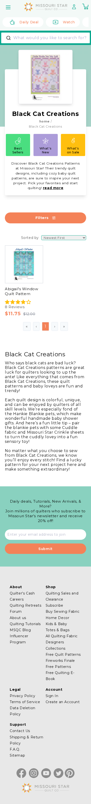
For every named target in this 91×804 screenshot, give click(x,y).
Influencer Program (19, 639)
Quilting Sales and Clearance (62, 596)
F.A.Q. (15, 749)
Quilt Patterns (26, 318)
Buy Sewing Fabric (63, 611)
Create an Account (63, 702)
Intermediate (26, 441)
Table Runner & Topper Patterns (45, 325)
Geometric (23, 474)
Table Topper (26, 407)
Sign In (52, 696)
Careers (17, 599)
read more (53, 188)
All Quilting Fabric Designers (62, 639)
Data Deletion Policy (22, 711)
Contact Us (20, 731)
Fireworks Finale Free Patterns (60, 663)
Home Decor (57, 618)
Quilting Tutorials (25, 624)
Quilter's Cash (22, 593)
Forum (16, 611)
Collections (56, 648)
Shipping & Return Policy (26, 740)
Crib (17, 400)
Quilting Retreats (25, 605)
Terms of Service (25, 702)
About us (18, 618)
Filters (42, 217)
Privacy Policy (22, 696)
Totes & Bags (58, 630)
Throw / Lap (24, 415)
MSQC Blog (20, 630)
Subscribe (54, 605)
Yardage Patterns (30, 333)
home (44, 121)
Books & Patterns (30, 359)
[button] (8, 7)
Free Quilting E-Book (60, 676)
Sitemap (17, 755)
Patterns (21, 366)
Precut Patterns (28, 374)
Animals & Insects (30, 466)
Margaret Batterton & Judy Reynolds (48, 269)
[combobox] (45, 38)
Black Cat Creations (32, 243)
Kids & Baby (24, 481)
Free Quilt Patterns (63, 654)
